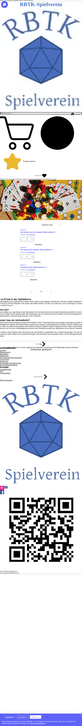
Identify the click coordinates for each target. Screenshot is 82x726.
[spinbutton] (27, 239)
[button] (41, 133)
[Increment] (32, 239)
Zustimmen (35, 717)
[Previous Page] (35, 291)
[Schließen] (80, 715)
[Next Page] (46, 291)
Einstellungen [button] (9, 717)
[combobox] (51, 225)
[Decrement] (22, 239)
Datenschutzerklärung (38, 723)
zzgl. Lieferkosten (30, 234)
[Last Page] (51, 291)
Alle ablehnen (22, 717)
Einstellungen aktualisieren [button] (41, 349)
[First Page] (31, 291)
